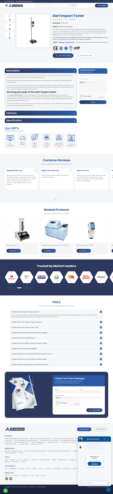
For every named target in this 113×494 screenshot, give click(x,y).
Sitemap (32, 487)
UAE (6, 468)
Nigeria (35, 468)
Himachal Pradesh (44, 460)
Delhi (6, 460)
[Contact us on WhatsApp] (5, 490)
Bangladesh (13, 468)
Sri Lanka (21, 468)
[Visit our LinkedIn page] (7, 479)
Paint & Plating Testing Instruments (40, 438)
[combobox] (82, 82)
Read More (12, 251)
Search (74, 5)
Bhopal (54, 460)
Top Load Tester (23, 444)
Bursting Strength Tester (21, 442)
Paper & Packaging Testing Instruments (16, 438)
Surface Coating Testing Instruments (35, 451)
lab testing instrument (15, 95)
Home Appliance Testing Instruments (71, 440)
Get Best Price (65, 55)
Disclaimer (25, 487)
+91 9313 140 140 (100, 429)
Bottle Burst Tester (53, 442)
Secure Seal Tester (11, 444)
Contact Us (25, 475)
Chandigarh (72, 460)
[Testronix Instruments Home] (15, 5)
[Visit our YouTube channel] (10, 479)
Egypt (74, 468)
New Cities (15, 461)
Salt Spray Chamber (37, 444)
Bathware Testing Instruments (13, 451)
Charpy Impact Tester (67, 442)
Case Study (16, 475)
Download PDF (86, 55)
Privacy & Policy (16, 487)
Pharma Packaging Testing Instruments (25, 440)
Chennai (34, 460)
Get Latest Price (84, 429)
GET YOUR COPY (94, 410)
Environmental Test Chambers (49, 440)
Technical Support (41, 487)
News (32, 475)
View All (10, 288)
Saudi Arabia (57, 468)
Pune (19, 460)
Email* (81, 389)
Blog (38, 475)
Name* (57, 389)
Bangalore (26, 460)
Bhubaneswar (63, 460)
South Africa (66, 468)
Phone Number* (59, 395)
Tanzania (48, 468)
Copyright (7, 487)
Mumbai (12, 460)
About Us (7, 475)
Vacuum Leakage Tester (38, 442)
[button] (55, 199)
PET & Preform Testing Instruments (63, 438)
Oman (41, 468)
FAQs (43, 475)
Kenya (28, 468)
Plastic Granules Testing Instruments (59, 451)
